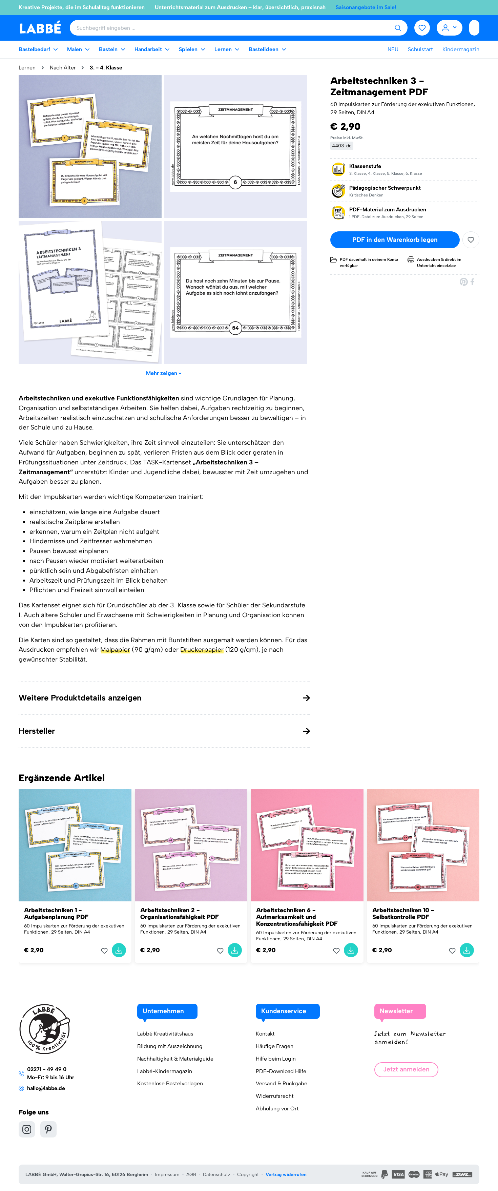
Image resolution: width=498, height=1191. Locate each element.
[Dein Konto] (450, 28)
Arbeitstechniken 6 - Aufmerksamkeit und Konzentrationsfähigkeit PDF (297, 917)
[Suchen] (398, 28)
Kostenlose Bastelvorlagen (170, 1083)
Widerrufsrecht (275, 1096)
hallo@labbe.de (46, 1088)
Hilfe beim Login (276, 1059)
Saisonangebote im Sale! (366, 7)
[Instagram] (27, 1129)
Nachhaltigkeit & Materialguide (175, 1059)
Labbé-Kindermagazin (164, 1071)
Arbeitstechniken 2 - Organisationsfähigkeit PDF (179, 913)
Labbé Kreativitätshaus (165, 1033)
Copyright (248, 1174)
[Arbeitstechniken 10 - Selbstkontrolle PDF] (423, 845)
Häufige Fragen (274, 1046)
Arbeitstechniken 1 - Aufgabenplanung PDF (56, 913)
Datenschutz (216, 1174)
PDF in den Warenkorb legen (395, 240)
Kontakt (265, 1033)
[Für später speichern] (471, 239)
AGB (191, 1174)
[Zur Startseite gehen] (40, 27)
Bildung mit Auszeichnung (170, 1046)
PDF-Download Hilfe (281, 1071)
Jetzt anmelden (406, 1069)
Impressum (167, 1174)
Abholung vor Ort (277, 1108)
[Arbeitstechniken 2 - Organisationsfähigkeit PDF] (191, 845)
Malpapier (115, 649)
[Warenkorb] (474, 28)
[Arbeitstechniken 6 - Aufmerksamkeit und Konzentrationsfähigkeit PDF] (307, 845)
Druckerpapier (202, 649)
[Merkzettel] (422, 28)
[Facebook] (473, 281)
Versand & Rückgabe (281, 1083)
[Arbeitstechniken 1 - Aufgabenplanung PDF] (75, 845)
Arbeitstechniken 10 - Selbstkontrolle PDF (403, 913)
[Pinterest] (464, 281)
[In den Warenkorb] (119, 950)
